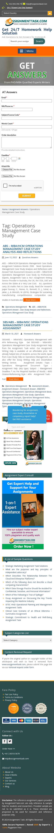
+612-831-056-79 (15, 4)
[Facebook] (4, 741)
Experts (8, 777)
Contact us (10, 783)
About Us (9, 772)
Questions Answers (30, 257)
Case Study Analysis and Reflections (35, 309)
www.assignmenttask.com (14, 664)
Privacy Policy (11, 700)
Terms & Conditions (14, 697)
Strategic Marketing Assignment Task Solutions (27, 566)
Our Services (10, 780)
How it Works (11, 775)
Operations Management (16, 306)
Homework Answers (32, 333)
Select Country (10, 13)
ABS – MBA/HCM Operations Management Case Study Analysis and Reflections (23, 249)
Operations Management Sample (16, 400)
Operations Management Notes (36, 397)
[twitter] (9, 741)
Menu (30, 51)
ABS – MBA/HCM (39, 306)
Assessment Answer (40, 386)
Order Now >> (8, 748)
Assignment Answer (10, 309)
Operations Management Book (38, 391)
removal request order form (21, 667)
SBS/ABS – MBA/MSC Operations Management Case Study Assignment (25, 325)
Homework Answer (28, 389)
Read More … (32, 300)
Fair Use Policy (11, 694)
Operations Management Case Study (18, 312)
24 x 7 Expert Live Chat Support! (20, 8)
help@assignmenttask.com (16, 758)
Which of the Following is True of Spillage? (24, 594)
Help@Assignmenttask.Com (36, 4)
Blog (7, 786)
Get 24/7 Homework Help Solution (27, 31)
